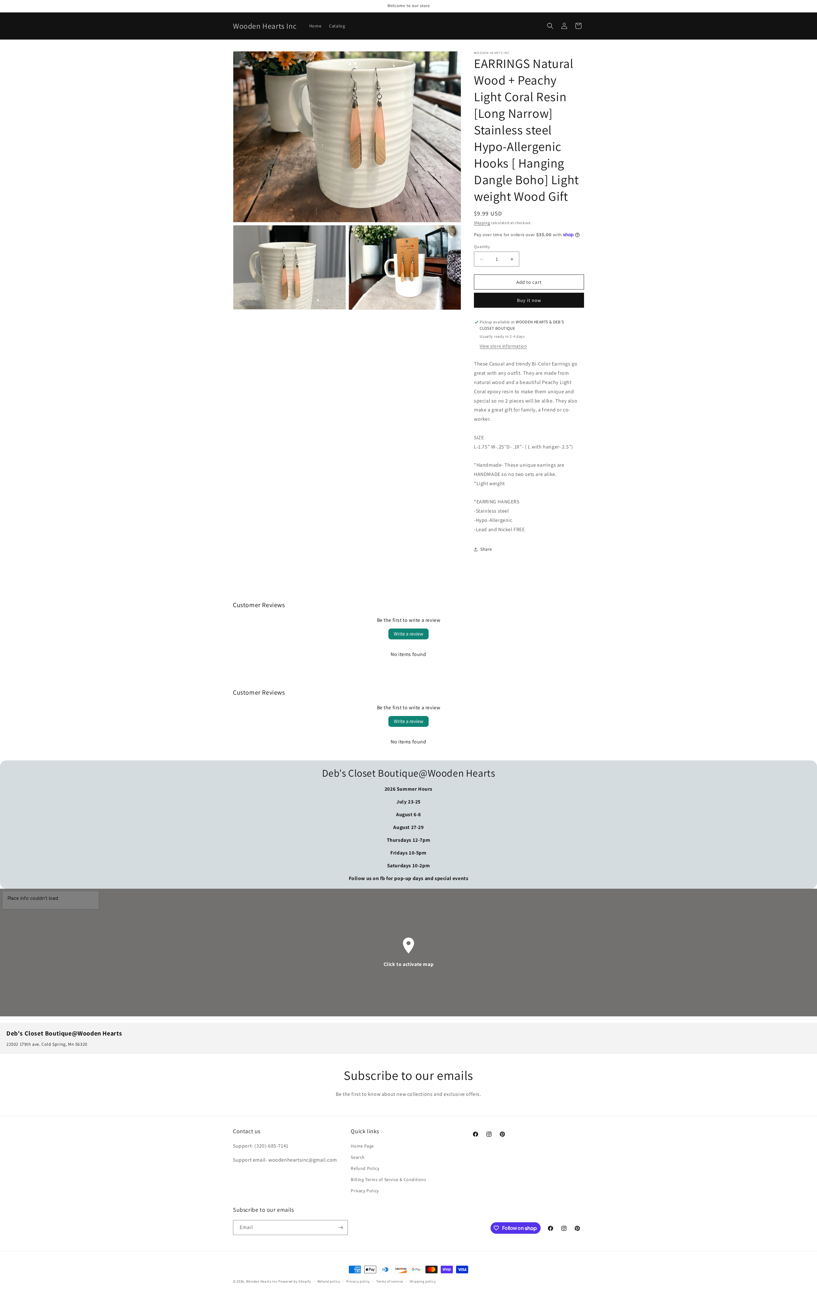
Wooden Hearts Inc (262, 1281)
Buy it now (529, 300)
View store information (503, 346)
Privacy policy (358, 1281)
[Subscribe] (341, 1227)
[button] (550, 26)
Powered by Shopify (294, 1281)
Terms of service (389, 1281)
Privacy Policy (365, 1191)
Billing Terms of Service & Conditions (388, 1179)
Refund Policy (365, 1168)
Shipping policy (422, 1281)
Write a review (408, 633)
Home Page (362, 1146)
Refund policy (329, 1281)
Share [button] (486, 549)
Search (358, 1157)
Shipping (482, 222)
